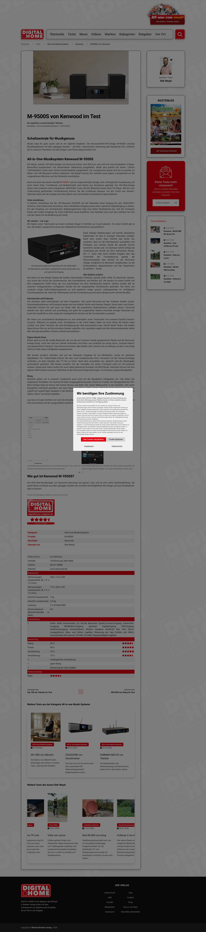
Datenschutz (117, 446)
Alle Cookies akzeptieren (93, 439)
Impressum (89, 446)
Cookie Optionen (116, 439)
